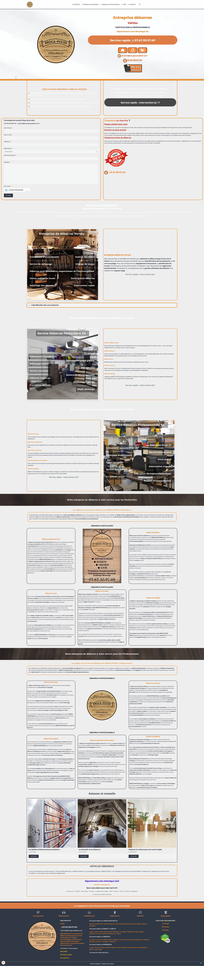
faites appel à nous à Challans (43, 625)
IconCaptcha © (27, 191)
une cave (146, 515)
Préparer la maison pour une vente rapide (145, 850)
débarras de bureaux (63, 517)
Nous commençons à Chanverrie (138, 758)
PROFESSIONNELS (141, 27)
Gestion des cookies (108, 963)
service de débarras (49, 569)
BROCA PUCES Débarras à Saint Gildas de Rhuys (92, 778)
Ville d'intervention (9, 155)
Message (6, 162)
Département (8, 148)
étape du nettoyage (141, 778)
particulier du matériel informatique (127, 517)
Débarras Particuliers (91, 4)
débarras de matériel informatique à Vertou (92, 743)
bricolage (152, 620)
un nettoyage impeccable (164, 541)
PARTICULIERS (122, 27)
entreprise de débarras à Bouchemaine (154, 612)
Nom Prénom (8, 128)
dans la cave (35, 617)
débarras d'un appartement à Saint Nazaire (41, 542)
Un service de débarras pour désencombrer (41, 871)
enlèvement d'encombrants (79, 517)
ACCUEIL (76, 4)
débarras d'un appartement (126, 515)
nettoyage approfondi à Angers (40, 555)
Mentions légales (95, 963)
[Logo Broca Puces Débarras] (42, 935)
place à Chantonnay (149, 616)
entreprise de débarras (35, 544)
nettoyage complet (34, 763)
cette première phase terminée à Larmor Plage (147, 768)
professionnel (43, 638)
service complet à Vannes (163, 575)
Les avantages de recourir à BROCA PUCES (98, 871)
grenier (159, 515)
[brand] (30, 4)
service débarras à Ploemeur (147, 719)
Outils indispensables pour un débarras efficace (69, 871)
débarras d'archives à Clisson (139, 686)
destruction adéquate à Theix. (59, 710)
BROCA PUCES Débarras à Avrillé (156, 696)
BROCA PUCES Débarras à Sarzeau (45, 634)
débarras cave (61, 625)
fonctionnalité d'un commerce (154, 749)
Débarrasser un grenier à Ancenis (88, 594)
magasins (146, 517)
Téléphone (7, 141)
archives (93, 517)
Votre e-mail (7, 135)
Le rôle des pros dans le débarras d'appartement (51, 873)
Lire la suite (34, 856)
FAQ (124, 4)
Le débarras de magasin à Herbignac (139, 739)
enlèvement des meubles (42, 602)
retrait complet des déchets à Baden (157, 624)
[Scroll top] (201, 963)
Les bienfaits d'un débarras (89, 850)
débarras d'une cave (42, 636)
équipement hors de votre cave (42, 631)
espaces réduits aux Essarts (107, 619)
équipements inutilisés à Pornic (63, 742)
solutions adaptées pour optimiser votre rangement (55, 770)
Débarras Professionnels (111, 4)
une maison (139, 515)
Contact (132, 4)
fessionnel (90, 519)
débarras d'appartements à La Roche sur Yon (42, 561)
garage (168, 515)
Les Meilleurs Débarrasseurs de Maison (44, 850)
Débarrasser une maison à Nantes (139, 535)
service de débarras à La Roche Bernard (42, 768)
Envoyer (8, 195)
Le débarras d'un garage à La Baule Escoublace (143, 601)
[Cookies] (3, 962)
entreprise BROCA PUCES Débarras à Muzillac (98, 623)
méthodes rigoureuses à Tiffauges (88, 766)
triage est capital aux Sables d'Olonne (151, 558)
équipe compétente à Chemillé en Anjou (42, 615)
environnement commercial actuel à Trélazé (145, 747)
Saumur (58, 691)
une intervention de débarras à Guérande (47, 596)
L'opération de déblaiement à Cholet (139, 545)
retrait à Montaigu (64, 702)
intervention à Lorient (34, 565)
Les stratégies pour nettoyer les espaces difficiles (126, 871)
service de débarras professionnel (77, 672)
